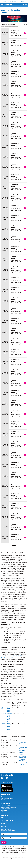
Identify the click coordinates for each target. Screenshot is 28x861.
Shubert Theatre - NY (22, 753)
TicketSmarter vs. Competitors (8, 807)
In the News (4, 810)
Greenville (3, 723)
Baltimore (3, 713)
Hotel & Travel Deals (6, 808)
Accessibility (4, 822)
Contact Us (3, 797)
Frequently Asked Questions (7, 798)
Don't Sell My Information (7, 820)
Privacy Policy (4, 819)
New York (2, 707)
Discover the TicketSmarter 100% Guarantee (14, 1)
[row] (14, 33)
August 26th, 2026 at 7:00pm (16, 656)
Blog (2, 811)
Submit (4, 842)
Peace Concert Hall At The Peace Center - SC (23, 765)
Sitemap (3, 823)
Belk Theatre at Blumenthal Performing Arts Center (22, 758)
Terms (2, 817)
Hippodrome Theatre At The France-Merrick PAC (10, 717)
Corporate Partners (5, 805)
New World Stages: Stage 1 (8, 658)
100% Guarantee (5, 800)
